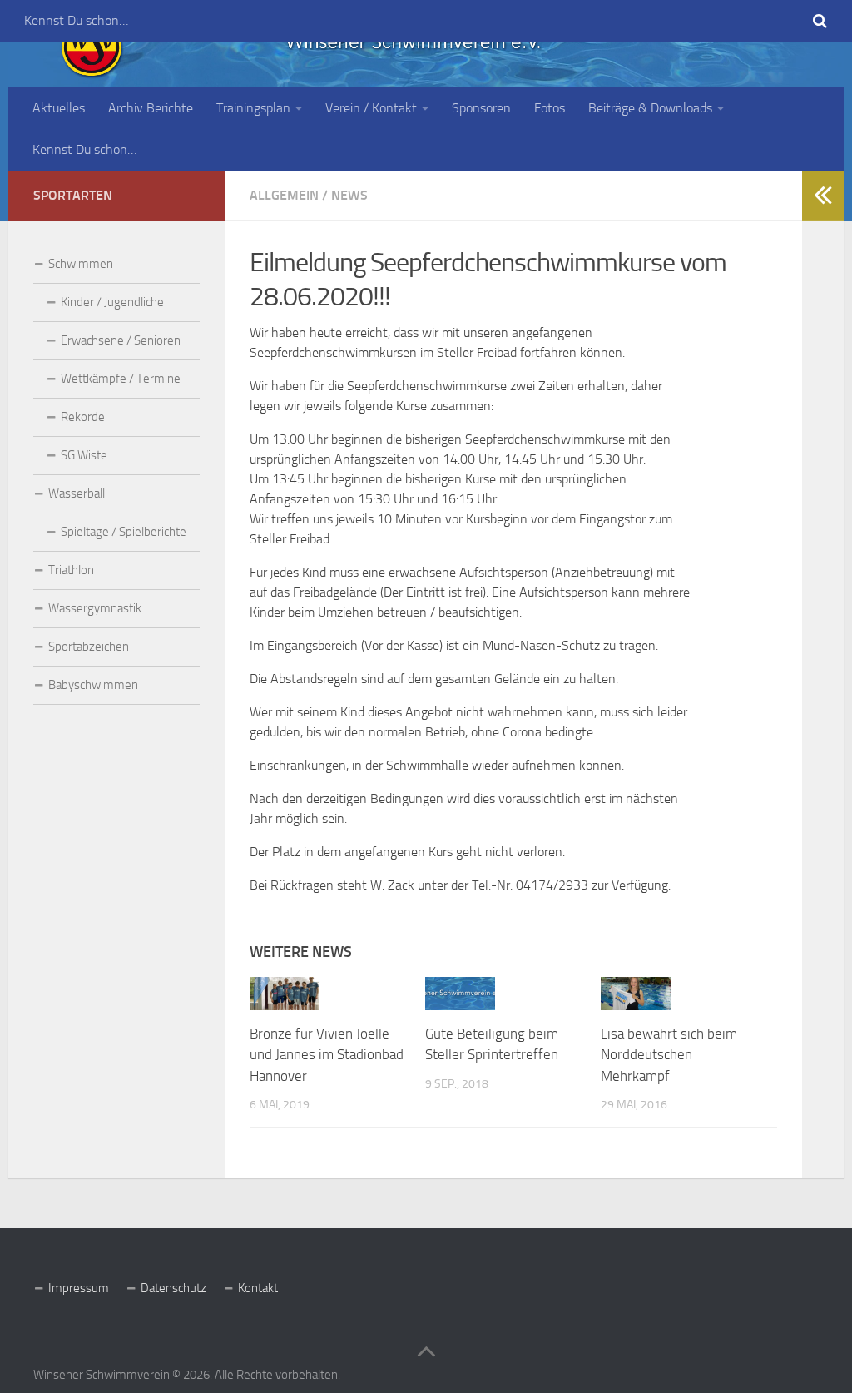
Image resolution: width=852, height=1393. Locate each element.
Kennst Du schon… (76, 20)
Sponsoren (481, 108)
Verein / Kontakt (371, 108)
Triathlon (71, 570)
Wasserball (76, 493)
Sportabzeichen (88, 646)
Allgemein (284, 195)
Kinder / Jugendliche (112, 302)
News (349, 195)
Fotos (549, 108)
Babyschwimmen (93, 684)
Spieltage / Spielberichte (123, 531)
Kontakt (258, 1288)
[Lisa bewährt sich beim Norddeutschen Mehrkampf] (636, 993)
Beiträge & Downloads (650, 108)
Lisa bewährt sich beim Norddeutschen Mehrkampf (669, 1054)
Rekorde (83, 416)
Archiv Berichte (150, 108)
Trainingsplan (253, 108)
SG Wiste (84, 455)
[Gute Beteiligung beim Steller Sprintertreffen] (460, 993)
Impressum (78, 1288)
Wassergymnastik (94, 608)
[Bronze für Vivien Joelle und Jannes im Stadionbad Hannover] (285, 993)
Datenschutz (173, 1288)
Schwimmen (80, 263)
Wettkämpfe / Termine (121, 378)
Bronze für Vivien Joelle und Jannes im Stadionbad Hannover (327, 1054)
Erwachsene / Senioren (121, 340)
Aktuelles (58, 108)
